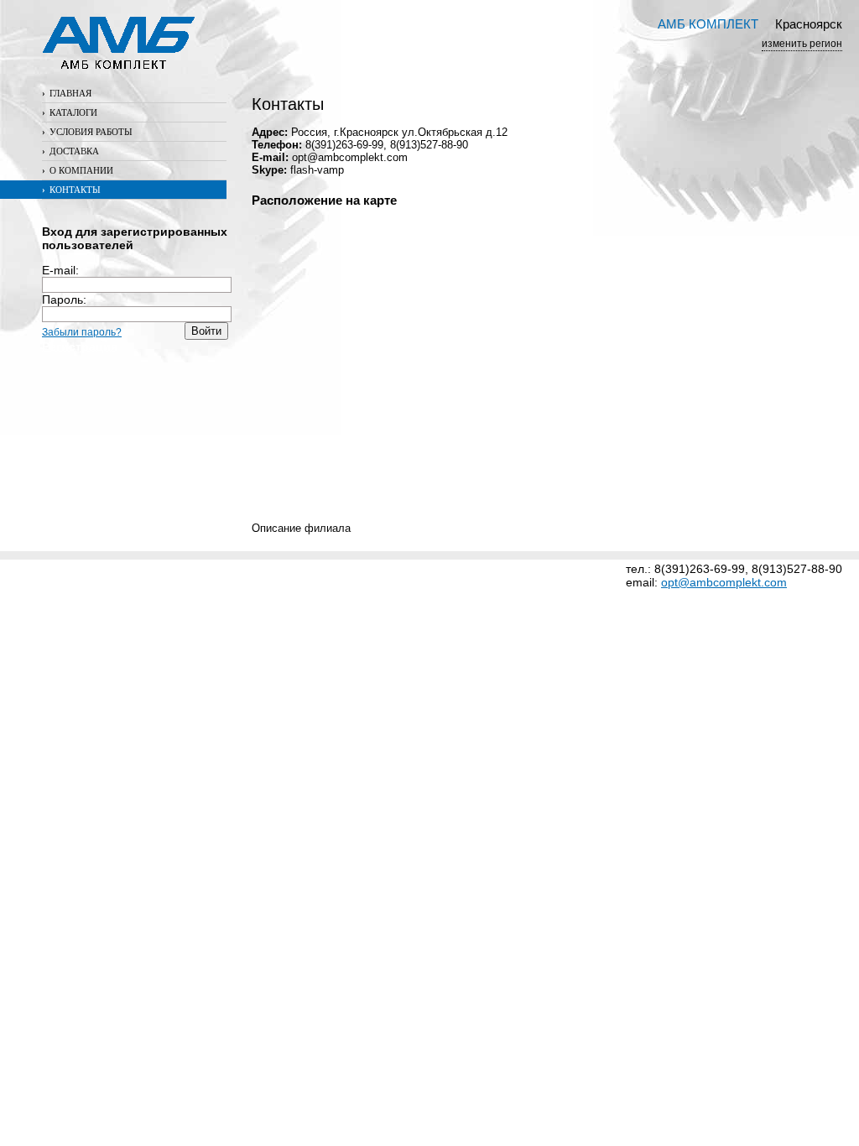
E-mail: (60, 270)
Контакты (71, 190)
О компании (77, 170)
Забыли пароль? (82, 332)
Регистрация (79, 346)
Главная (66, 93)
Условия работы (87, 132)
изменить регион (802, 43)
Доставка (70, 151)
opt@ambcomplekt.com (724, 582)
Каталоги (69, 112)
